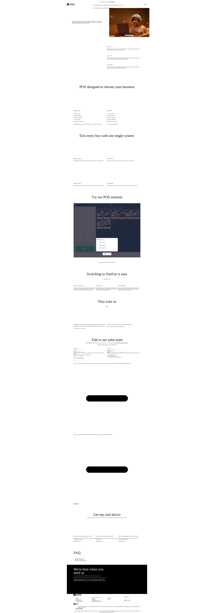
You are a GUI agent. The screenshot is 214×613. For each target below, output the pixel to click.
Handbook (109, 598)
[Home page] (78, 595)
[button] (111, 351)
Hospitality (104, 8)
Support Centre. (114, 344)
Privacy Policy (128, 363)
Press (109, 599)
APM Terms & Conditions (103, 606)
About (77, 597)
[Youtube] (80, 609)
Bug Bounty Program (95, 600)
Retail (107, 8)
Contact (77, 598)
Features (100, 8)
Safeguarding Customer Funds (122, 606)
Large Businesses (79, 600)
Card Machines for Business (97, 601)
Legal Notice (80, 606)
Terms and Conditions (120, 363)
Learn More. (112, 1)
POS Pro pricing (111, 8)
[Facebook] (76, 609)
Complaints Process (79, 601)
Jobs (108, 597)
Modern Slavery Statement (132, 606)
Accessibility (96, 606)
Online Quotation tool (95, 597)
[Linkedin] (81, 609)
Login (146, 4)
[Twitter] (77, 609)
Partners (93, 598)
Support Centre (78, 599)
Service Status (82, 607)
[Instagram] (79, 609)
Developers (94, 599)
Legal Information (91, 606)
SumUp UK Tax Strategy (112, 606)
